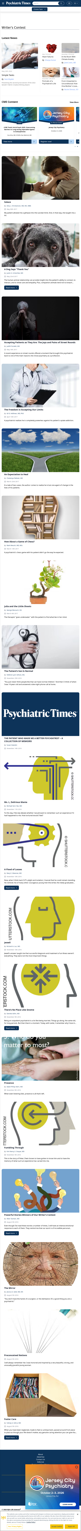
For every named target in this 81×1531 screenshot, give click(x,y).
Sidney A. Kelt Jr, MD (14, 1423)
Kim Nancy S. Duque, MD (15, 1151)
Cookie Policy (30, 1522)
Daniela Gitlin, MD (13, 1014)
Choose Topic (38, 9)
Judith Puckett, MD (13, 346)
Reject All (71, 1526)
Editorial (40, 1462)
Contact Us (40, 1459)
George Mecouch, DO (14, 610)
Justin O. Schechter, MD (15, 273)
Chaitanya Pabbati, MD (15, 478)
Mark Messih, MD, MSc (15, 545)
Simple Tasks (8, 75)
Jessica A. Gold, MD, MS (15, 1292)
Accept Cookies (57, 1526)
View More (74, 102)
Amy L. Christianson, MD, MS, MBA (19, 206)
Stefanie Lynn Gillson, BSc (16, 675)
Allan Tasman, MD (13, 1219)
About (40, 1454)
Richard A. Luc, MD (13, 946)
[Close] (77, 1514)
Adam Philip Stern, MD (15, 1087)
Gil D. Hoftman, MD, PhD (15, 413)
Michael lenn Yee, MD (14, 806)
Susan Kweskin (12, 745)
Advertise (40, 1457)
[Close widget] (76, 1467)
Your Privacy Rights (15, 1526)
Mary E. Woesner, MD (14, 873)
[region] (40, 1521)
